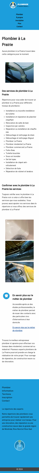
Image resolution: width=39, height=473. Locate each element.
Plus (19, 23)
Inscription (20, 20)
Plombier (19, 14)
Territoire (6, 394)
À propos (19, 17)
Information (7, 391)
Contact (20, 27)
